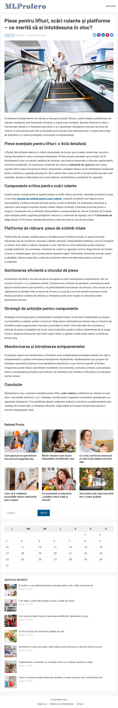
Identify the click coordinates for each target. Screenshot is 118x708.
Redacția (20, 35)
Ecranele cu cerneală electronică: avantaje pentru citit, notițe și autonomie (56, 585)
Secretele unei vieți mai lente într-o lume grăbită (96, 495)
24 (7, 559)
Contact (79, 704)
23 (101, 553)
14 (70, 547)
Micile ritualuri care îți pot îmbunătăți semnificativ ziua (58, 457)
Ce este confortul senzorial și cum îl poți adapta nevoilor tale (95, 459)
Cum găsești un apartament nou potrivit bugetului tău (20, 457)
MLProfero (62, 699)
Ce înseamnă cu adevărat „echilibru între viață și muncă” (56, 496)
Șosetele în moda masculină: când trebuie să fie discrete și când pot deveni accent (60, 646)
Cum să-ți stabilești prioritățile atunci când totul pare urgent (20, 496)
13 (55, 547)
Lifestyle (10, 35)
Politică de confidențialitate (62, 704)
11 (22, 547)
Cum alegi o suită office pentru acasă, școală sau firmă (46, 600)
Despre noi (42, 704)
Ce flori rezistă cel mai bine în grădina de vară (41, 631)
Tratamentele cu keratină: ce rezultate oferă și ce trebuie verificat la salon (56, 662)
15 (85, 547)
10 (7, 547)
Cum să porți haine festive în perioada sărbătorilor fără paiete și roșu (53, 616)
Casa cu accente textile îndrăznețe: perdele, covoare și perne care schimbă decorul (60, 677)
